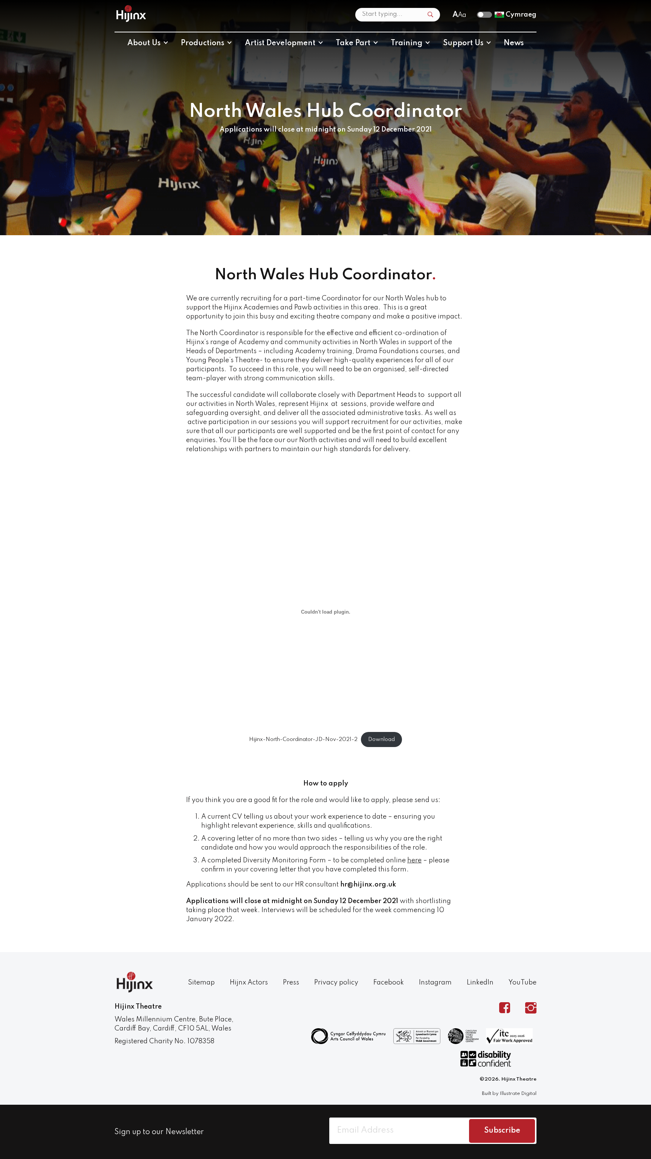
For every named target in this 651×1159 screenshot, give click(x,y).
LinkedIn (480, 982)
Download (381, 739)
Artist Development (280, 43)
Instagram (435, 982)
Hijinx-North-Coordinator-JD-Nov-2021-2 (303, 739)
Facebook (388, 982)
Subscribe (502, 1131)
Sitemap (201, 982)
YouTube (522, 982)
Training (406, 43)
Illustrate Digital (518, 1093)
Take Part (353, 43)
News (514, 43)
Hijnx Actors (249, 982)
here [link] (414, 860)
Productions (202, 43)
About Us (143, 43)
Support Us (463, 43)
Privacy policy (336, 982)
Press (291, 982)
